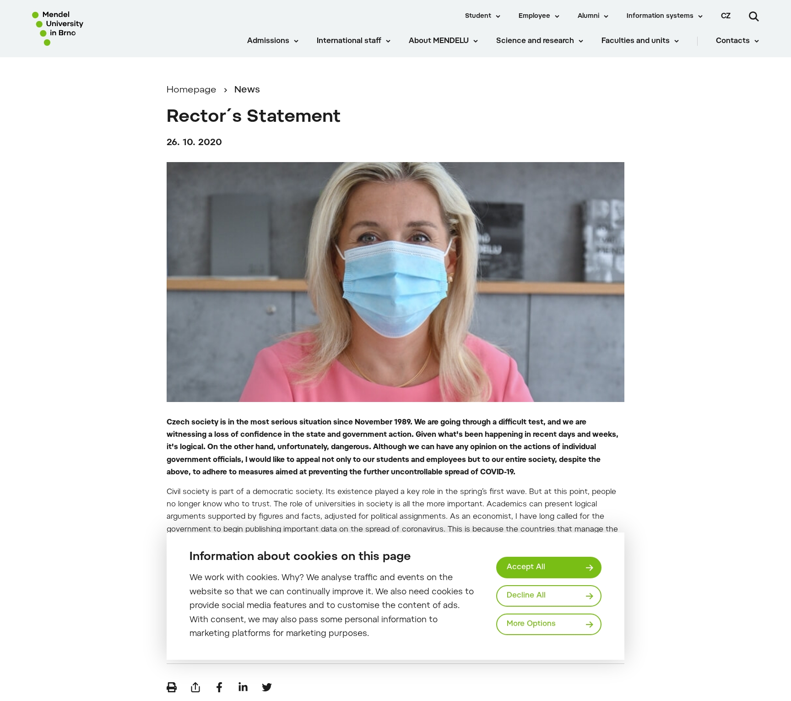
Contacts (733, 41)
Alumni (588, 16)
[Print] (172, 687)
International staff (349, 41)
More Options (531, 624)
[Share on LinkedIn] (243, 687)
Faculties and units (635, 41)
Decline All (526, 595)
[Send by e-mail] (195, 687)
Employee (534, 16)
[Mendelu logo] (87, 28)
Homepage (192, 90)
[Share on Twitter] (267, 687)
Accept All (526, 567)
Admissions (268, 41)
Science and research (535, 41)
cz (726, 16)
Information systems (660, 16)
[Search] (754, 16)
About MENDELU (439, 41)
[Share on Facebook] (219, 687)
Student (478, 16)
